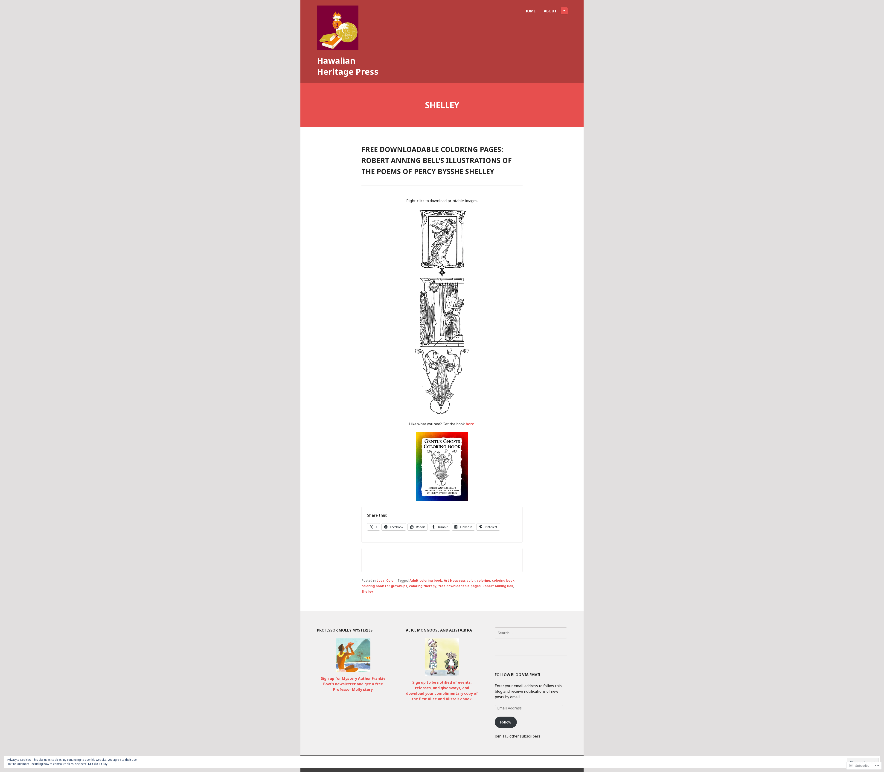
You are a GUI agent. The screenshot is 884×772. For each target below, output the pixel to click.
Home (529, 11)
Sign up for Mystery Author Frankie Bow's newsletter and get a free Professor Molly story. (353, 684)
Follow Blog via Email (518, 674)
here (470, 423)
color (471, 580)
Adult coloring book (426, 580)
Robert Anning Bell (498, 586)
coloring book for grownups (384, 586)
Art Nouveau (454, 580)
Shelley (367, 591)
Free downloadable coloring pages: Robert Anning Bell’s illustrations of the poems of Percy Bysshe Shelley (436, 160)
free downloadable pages (459, 586)
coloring (483, 580)
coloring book (503, 580)
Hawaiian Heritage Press (347, 66)
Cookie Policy (98, 764)
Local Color (386, 580)
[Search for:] (531, 632)
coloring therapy (422, 586)
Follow (505, 722)
